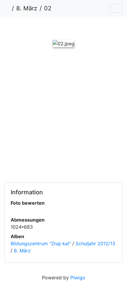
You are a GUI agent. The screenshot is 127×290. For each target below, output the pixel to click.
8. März (26, 8)
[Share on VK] (99, 70)
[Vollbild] (74, 26)
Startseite (7, 8)
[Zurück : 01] (33, 26)
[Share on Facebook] (53, 70)
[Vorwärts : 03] (94, 26)
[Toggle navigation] (116, 8)
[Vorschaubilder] (53, 26)
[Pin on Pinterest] (77, 70)
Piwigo (77, 278)
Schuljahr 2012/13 (95, 243)
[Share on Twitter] (29, 70)
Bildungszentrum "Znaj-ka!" (41, 243)
